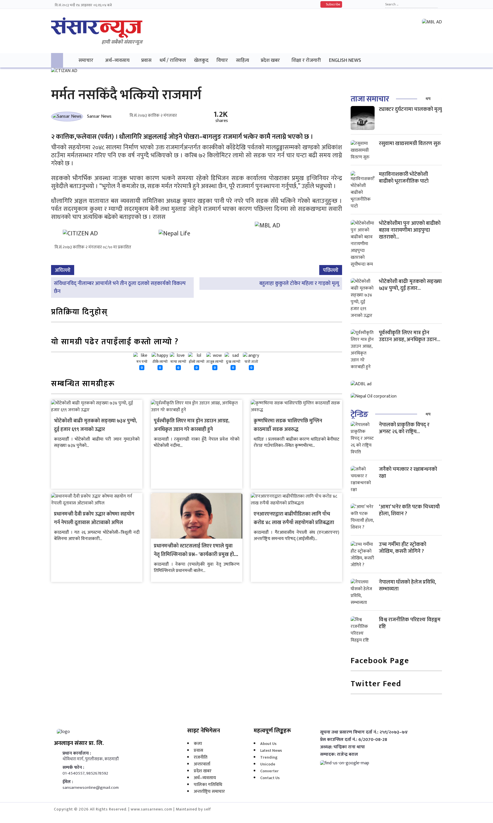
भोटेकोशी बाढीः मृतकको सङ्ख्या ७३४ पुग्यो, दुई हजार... (410, 285)
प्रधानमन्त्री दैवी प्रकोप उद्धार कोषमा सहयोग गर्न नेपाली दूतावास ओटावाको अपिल (94, 518)
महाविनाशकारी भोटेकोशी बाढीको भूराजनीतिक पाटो (404, 178)
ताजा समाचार (370, 99)
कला (198, 743)
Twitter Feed (376, 684)
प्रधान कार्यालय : (76, 753)
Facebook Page (380, 661)
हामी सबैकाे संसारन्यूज (122, 42)
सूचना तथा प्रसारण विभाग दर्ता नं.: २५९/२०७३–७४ (364, 732)
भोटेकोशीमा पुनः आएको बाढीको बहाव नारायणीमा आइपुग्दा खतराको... (410, 230)
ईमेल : (67, 782)
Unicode (267, 764)
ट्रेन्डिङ (359, 414)
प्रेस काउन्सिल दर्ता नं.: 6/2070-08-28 (353, 740)
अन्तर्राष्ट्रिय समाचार (209, 791)
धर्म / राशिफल (172, 60)
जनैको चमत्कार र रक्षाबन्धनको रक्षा (408, 472)
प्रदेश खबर (270, 60)
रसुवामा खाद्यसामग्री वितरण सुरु (410, 143)
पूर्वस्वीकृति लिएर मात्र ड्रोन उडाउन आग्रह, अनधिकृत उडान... (409, 336)
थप (428, 98)
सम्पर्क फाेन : (73, 767)
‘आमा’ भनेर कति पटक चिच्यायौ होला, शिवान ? (409, 510)
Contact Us (270, 778)
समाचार (85, 60)
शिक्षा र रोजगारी (306, 60)
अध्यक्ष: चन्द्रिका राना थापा (342, 747)
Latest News (271, 750)
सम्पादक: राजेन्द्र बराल (339, 754)
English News (345, 60)
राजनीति (200, 757)
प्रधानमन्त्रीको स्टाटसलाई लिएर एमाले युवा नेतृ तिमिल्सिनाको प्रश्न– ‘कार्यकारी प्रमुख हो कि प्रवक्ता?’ (194, 554)
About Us (268, 743)
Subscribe (332, 4)
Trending (269, 757)
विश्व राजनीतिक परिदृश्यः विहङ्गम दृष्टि (410, 623)
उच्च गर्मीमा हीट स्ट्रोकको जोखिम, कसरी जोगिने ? (402, 548)
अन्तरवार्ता (202, 764)
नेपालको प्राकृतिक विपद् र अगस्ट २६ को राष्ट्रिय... (404, 428)
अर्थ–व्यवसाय (117, 60)
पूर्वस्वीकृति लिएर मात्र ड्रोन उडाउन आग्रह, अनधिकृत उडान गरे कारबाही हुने (191, 425)
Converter (269, 771)
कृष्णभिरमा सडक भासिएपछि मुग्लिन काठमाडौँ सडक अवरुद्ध (288, 425)
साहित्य (242, 60)
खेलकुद (201, 60)
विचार (222, 60)
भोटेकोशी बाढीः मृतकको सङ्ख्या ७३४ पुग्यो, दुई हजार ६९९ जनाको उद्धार (95, 425)
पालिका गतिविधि (208, 785)
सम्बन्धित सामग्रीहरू (83, 384)
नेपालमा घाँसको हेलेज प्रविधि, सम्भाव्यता (407, 585)
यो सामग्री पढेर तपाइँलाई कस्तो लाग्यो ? (115, 342)
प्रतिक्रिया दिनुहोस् (79, 312)
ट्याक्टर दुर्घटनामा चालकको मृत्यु (410, 109)
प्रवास (146, 60)
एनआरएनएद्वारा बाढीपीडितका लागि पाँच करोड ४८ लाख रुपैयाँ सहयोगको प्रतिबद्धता (294, 518)
